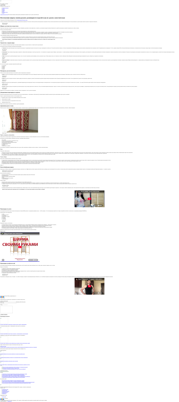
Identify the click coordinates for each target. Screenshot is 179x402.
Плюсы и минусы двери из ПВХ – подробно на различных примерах (13, 374)
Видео (3, 11)
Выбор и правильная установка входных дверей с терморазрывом (15, 324)
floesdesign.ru (10, 401)
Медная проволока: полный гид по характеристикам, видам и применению (16, 357)
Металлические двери (5, 391)
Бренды (3, 9)
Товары (3, 10)
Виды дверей (2, 364)
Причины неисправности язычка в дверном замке (11, 368)
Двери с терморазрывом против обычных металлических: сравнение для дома (17, 364)
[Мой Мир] (3, 297)
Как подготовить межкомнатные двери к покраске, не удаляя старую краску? (15, 367)
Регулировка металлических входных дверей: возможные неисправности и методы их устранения (21, 347)
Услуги (3, 8)
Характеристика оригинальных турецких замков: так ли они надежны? (13, 377)
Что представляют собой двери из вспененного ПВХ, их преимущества (13, 375)
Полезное (1, 357)
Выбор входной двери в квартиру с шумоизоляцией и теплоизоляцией (16, 333)
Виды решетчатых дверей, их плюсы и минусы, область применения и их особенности (16, 376)
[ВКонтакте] (0, 297)
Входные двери (25, 20)
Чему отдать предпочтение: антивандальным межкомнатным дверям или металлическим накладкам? (18, 382)
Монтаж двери (4, 392)
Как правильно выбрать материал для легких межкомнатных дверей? (13, 380)
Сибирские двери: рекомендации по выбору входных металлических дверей (17, 343)
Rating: (1, 304)
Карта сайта (4, 396)
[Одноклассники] (2, 297)
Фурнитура (4, 393)
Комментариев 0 (19, 20)
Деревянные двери (5, 389)
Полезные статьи (5, 12)
